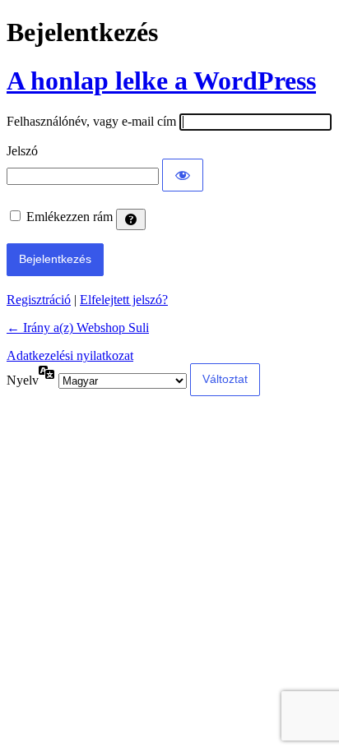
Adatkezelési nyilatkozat (70, 355)
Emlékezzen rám (69, 217)
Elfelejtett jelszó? (124, 300)
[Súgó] (131, 219)
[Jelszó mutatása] (182, 175)
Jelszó (22, 151)
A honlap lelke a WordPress (161, 80)
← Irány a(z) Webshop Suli (78, 327)
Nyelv (23, 380)
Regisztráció (39, 300)
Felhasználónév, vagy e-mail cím (91, 121)
